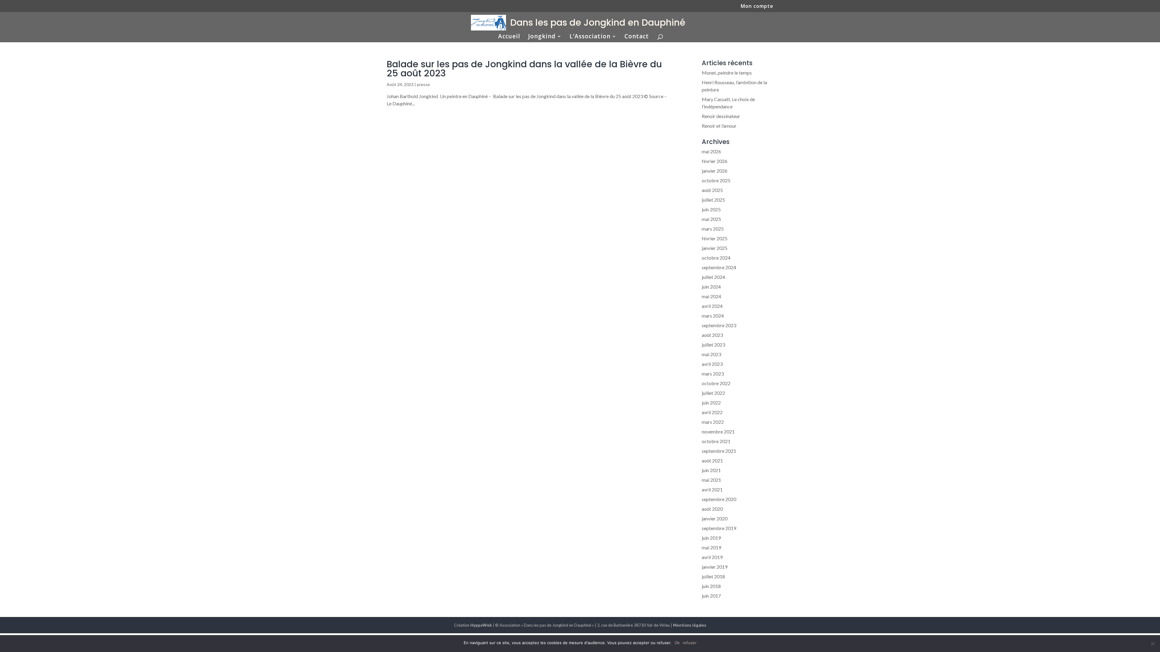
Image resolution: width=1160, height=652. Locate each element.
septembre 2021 (719, 451)
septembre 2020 (719, 499)
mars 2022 (713, 422)
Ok (677, 642)
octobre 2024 (716, 257)
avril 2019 (712, 557)
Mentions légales (689, 625)
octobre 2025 (716, 180)
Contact (636, 37)
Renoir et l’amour (719, 126)
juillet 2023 (713, 344)
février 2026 (714, 161)
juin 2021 (711, 470)
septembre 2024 (719, 267)
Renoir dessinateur (721, 116)
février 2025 (714, 238)
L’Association (590, 37)
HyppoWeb (481, 625)
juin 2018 (711, 586)
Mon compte (757, 6)
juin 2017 (711, 596)
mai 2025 (711, 219)
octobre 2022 (716, 383)
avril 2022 (712, 412)
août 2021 (712, 460)
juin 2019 (711, 538)
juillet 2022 (713, 393)
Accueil (509, 37)
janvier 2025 (714, 248)
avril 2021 (712, 489)
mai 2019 (711, 547)
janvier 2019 (714, 567)
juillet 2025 (713, 200)
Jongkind (542, 37)
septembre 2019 (719, 528)
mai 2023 (711, 354)
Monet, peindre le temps (727, 72)
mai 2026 (711, 151)
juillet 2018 (713, 576)
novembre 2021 (718, 431)
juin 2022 (711, 402)
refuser (690, 642)
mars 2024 (713, 315)
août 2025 (712, 190)
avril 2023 (712, 364)
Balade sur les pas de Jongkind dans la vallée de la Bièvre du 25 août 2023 (524, 69)
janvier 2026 (714, 171)
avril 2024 (712, 306)
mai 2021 (711, 480)
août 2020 (712, 509)
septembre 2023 (719, 325)
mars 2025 (713, 229)
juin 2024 (711, 286)
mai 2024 (711, 296)
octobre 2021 (716, 441)
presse (423, 84)
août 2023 (712, 335)
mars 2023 (713, 373)
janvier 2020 (714, 518)
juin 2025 (711, 209)
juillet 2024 (713, 277)
